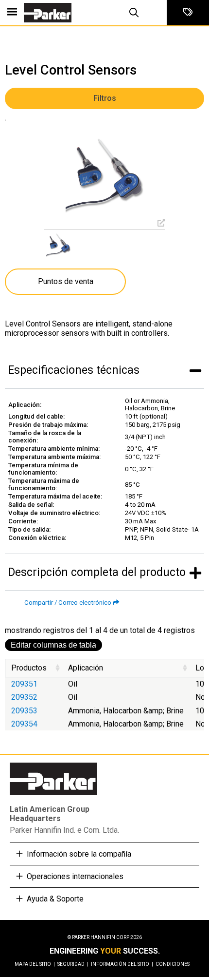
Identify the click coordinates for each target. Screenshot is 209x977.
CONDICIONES (173, 964)
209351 (24, 684)
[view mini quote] (187, 13)
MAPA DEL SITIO (35, 964)
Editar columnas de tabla (53, 645)
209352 (24, 697)
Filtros (104, 98)
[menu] (12, 12)
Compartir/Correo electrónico (67, 602)
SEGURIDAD (72, 964)
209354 (24, 723)
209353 (24, 710)
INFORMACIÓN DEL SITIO (122, 964)
